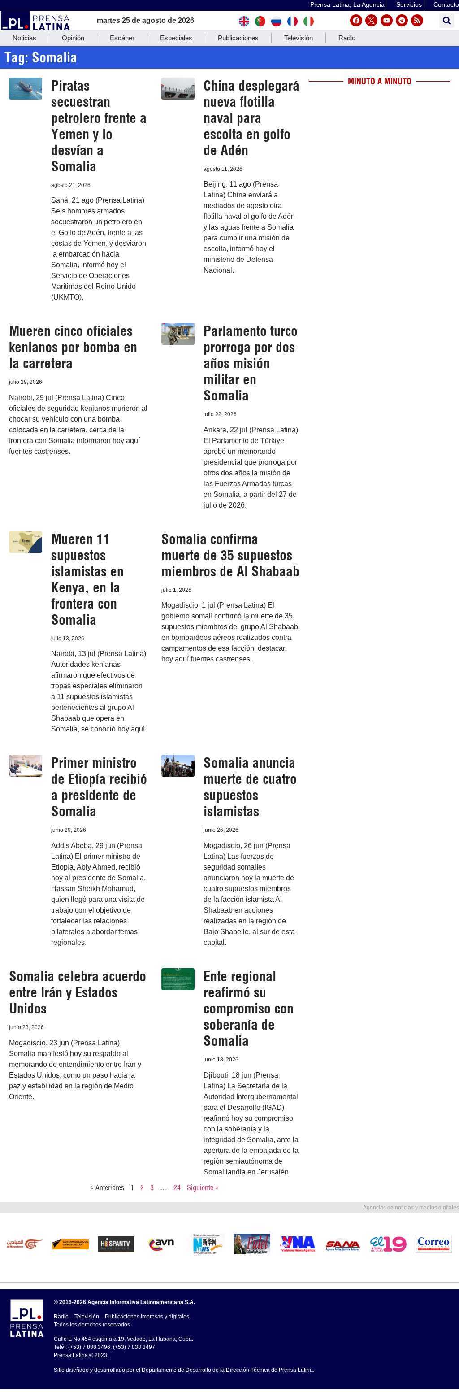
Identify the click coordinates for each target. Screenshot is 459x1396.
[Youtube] (387, 20)
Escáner (122, 38)
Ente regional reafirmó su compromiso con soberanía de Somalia (249, 1008)
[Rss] (417, 20)
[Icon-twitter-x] (371, 20)
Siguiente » (203, 1187)
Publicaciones (238, 38)
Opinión (73, 38)
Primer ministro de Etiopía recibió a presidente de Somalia (99, 787)
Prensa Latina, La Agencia (347, 4)
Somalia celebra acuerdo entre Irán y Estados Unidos (77, 992)
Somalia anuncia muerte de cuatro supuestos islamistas (250, 787)
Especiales (176, 38)
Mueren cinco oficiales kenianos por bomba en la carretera (73, 347)
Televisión (298, 38)
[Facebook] (356, 20)
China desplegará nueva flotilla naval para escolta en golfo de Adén (251, 118)
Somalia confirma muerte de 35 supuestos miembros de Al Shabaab (230, 555)
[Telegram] (402, 20)
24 (177, 1187)
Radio (346, 38)
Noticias (24, 38)
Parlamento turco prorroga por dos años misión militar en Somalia (251, 363)
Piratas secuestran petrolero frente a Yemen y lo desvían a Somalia (99, 126)
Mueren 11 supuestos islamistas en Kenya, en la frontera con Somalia (87, 579)
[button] (446, 20)
